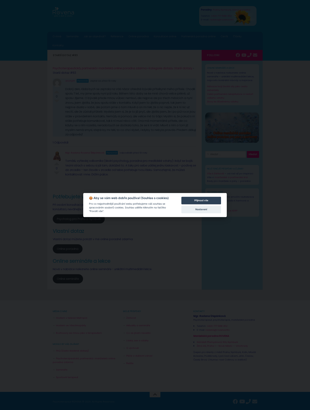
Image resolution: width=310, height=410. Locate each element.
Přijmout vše (201, 200)
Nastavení (201, 209)
